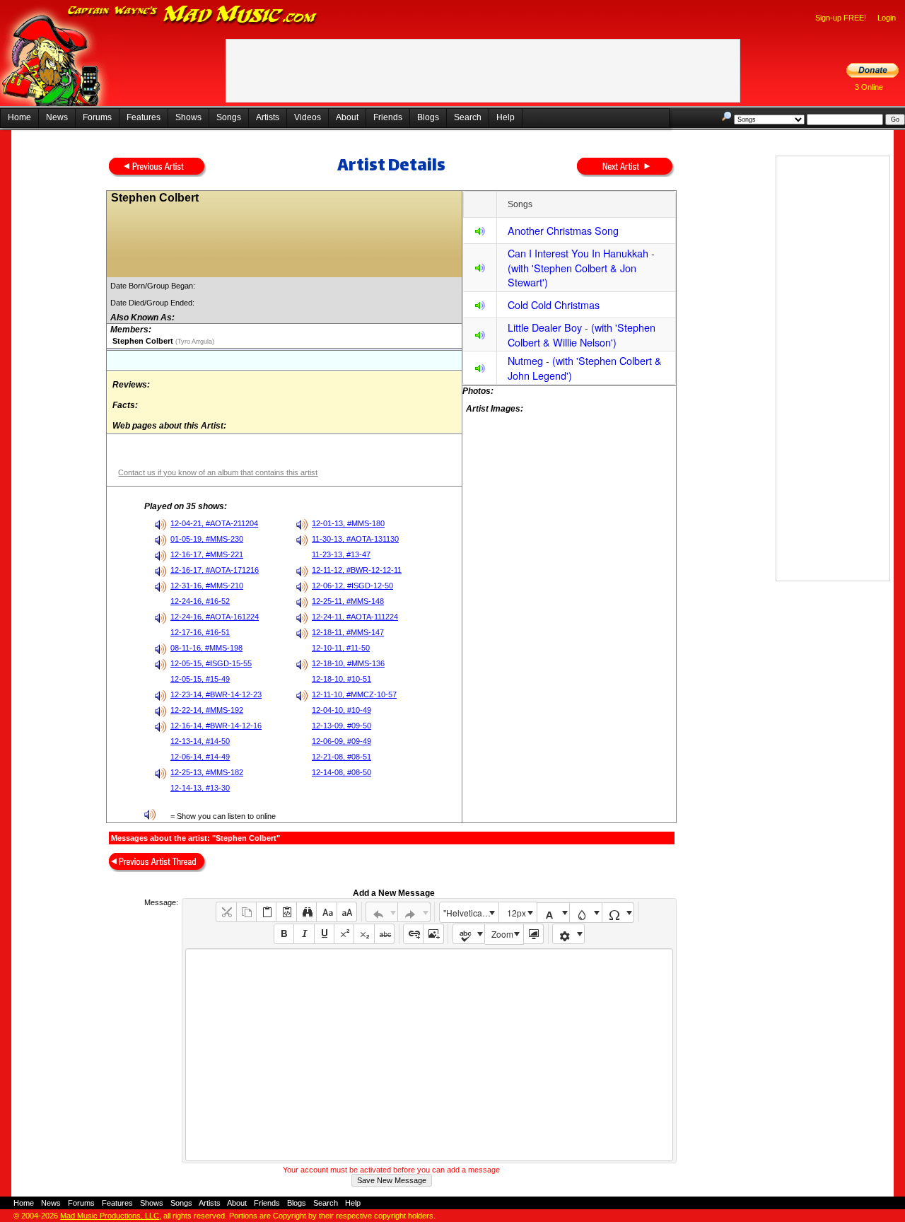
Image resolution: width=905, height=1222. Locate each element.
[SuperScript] (344, 933)
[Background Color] (586, 912)
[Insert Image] (433, 933)
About (347, 117)
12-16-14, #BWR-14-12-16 (216, 725)
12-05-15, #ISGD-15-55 (211, 663)
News (57, 117)
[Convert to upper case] (346, 911)
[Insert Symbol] (618, 912)
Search (467, 117)
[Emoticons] (569, 933)
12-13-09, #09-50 (341, 725)
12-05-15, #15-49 (200, 679)
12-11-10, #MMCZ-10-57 (354, 694)
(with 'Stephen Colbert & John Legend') (585, 368)
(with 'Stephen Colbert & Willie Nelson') (581, 334)
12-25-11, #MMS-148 (348, 601)
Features (143, 117)
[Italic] (303, 933)
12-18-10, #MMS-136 (348, 663)
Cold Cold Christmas (554, 304)
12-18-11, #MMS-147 (348, 632)
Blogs (428, 117)
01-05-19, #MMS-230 (206, 539)
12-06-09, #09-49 (341, 741)
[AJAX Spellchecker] (469, 933)
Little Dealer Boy (545, 327)
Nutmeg (525, 360)
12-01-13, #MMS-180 (348, 523)
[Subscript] (363, 933)
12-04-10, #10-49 (341, 710)
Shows (188, 117)
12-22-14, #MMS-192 (206, 710)
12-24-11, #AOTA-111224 (355, 616)
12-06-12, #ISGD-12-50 (352, 585)
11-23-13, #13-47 (341, 554)
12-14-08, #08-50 (341, 772)
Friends (387, 117)
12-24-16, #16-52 (200, 601)
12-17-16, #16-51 (200, 632)
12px (516, 913)
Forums (97, 117)
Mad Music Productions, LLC (109, 1215)
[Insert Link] (413, 933)
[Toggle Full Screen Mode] (533, 933)
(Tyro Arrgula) (193, 341)
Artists (267, 117)
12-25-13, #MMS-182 (206, 772)
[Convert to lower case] (326, 911)
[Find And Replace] (306, 911)
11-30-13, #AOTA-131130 (355, 539)
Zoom (502, 934)
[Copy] (246, 911)
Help (505, 117)
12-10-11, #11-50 (341, 648)
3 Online (869, 87)
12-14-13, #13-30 (200, 788)
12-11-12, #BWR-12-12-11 (357, 570)
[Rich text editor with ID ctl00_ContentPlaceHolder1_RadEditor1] (429, 1054)
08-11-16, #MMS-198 (206, 648)
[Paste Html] (286, 911)
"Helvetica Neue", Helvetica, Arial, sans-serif (470, 913)
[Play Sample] (480, 233)
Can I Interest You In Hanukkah (578, 252)
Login (886, 17)
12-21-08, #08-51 (341, 756)
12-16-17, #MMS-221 (206, 554)
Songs (228, 117)
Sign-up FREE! (840, 17)
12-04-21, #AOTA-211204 (214, 523)
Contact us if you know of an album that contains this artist (217, 472)
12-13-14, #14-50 (200, 741)
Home (19, 117)
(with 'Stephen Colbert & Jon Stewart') (572, 275)
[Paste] (266, 911)
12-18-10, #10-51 (341, 679)
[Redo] (414, 911)
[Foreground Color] (553, 912)
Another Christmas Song (563, 230)
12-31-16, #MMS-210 (206, 585)
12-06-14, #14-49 (200, 756)
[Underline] (324, 933)
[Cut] (225, 911)
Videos (307, 117)
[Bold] (283, 933)
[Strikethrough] (384, 933)
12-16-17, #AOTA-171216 (214, 570)
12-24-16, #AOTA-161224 (214, 616)
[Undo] (382, 911)
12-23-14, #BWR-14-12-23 (216, 694)
